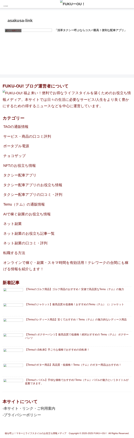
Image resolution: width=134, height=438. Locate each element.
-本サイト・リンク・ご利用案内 (29, 408)
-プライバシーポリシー (22, 415)
